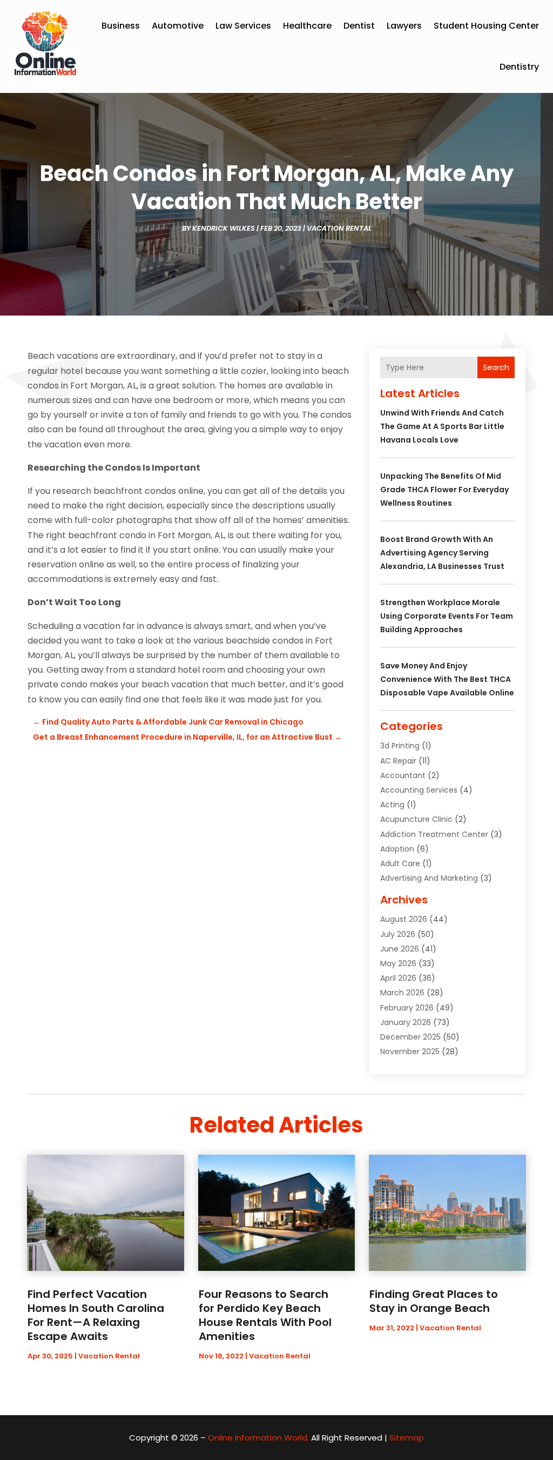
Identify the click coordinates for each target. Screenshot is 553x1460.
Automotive (178, 25)
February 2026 (407, 1007)
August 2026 (403, 919)
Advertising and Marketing (429, 878)
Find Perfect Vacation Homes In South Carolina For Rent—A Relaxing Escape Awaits (96, 1315)
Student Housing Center (486, 25)
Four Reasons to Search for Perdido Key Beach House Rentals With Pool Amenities (265, 1315)
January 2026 (405, 1022)
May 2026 (398, 963)
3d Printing (400, 745)
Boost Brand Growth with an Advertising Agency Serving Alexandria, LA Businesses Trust (442, 553)
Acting (392, 804)
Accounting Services (418, 790)
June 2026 (399, 948)
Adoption (397, 848)
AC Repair (398, 760)
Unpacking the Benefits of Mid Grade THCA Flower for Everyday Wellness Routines (444, 489)
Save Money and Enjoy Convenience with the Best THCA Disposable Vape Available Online (447, 679)
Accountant (403, 775)
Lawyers (404, 25)
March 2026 (402, 992)
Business (121, 25)
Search (496, 367)
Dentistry (519, 67)
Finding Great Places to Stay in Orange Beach (433, 1301)
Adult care (400, 863)
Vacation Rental (339, 228)
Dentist (359, 25)
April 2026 (398, 978)
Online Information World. (258, 1437)
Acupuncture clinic (416, 819)
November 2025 (410, 1051)
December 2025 (410, 1037)
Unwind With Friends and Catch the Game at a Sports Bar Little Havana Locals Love (442, 426)
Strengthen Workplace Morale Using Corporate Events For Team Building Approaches (446, 616)
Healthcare (307, 25)
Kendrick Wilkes (223, 228)
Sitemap (406, 1437)
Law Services (243, 25)
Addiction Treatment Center (434, 834)
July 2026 (397, 934)
